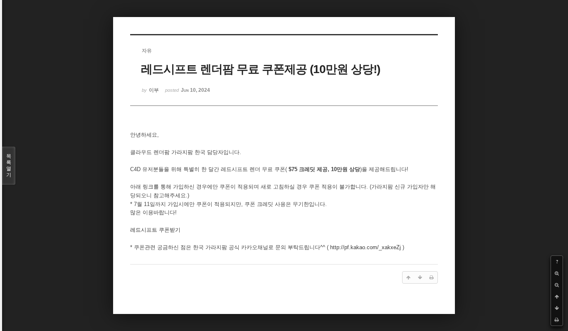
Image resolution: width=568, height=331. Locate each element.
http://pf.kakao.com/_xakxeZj (365, 247)
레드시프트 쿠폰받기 (155, 230)
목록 (8, 165)
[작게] (557, 285)
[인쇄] (557, 320)
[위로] (557, 296)
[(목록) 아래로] (557, 308)
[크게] (557, 273)
